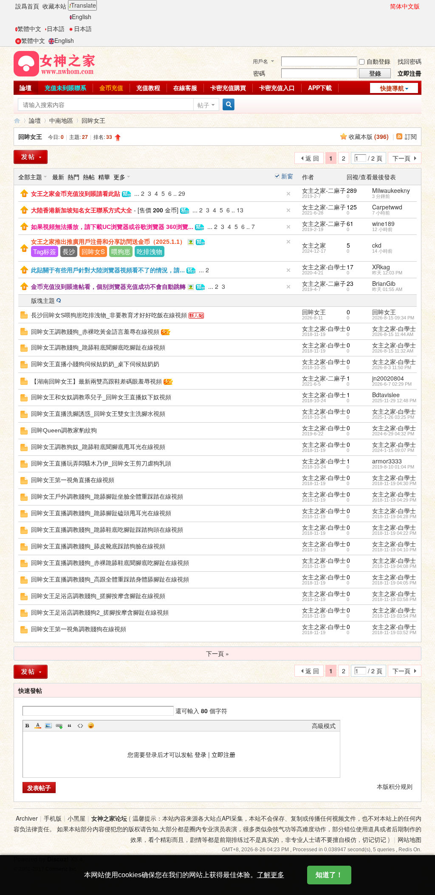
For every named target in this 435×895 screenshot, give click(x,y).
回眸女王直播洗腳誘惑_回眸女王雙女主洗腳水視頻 (98, 413)
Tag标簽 (44, 251)
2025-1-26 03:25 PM (393, 417)
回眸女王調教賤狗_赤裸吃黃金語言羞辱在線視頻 (95, 331)
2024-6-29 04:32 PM (393, 433)
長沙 (68, 251)
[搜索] (227, 105)
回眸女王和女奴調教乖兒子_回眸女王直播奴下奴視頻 (101, 397)
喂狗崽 (120, 251)
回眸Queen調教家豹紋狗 (64, 430)
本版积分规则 (394, 786)
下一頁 (401, 158)
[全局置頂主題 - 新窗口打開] (24, 192)
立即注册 (223, 754)
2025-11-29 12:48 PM (394, 400)
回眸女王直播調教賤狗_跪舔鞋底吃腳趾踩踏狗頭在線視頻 (107, 529)
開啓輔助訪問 (386, 6)
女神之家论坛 (109, 818)
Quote (69, 725)
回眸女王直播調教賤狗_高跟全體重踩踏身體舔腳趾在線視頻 (110, 579)
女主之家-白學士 (324, 267)
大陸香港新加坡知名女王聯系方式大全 (81, 210)
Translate (83, 5)
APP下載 (320, 87)
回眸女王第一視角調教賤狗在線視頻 (78, 629)
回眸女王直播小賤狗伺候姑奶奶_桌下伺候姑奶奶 (95, 364)
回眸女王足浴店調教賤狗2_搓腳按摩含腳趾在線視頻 (100, 612)
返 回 (312, 158)
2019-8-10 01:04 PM (393, 466)
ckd (376, 245)
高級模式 (324, 725)
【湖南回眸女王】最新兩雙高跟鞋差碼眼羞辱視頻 (96, 381)
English (81, 16)
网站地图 (409, 839)
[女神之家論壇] (54, 63)
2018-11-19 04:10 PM (394, 549)
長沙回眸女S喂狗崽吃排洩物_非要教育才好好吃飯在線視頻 (109, 315)
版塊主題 (43, 300)
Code (80, 725)
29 (181, 193)
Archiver (27, 818)
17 (350, 267)
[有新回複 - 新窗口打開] (24, 314)
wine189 (383, 223)
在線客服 (185, 87)
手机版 (53, 818)
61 (350, 223)
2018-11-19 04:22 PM (394, 533)
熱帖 (89, 176)
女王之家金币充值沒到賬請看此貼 (75, 193)
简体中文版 (405, 6)
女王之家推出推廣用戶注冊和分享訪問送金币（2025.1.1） (108, 241)
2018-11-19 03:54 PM (394, 615)
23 (350, 283)
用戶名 (260, 61)
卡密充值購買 (228, 87)
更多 (119, 176)
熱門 (73, 176)
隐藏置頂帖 (288, 193)
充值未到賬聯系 (65, 87)
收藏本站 (54, 6)
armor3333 (387, 461)
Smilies (91, 725)
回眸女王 (93, 120)
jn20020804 (388, 378)
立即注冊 (409, 73)
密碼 (259, 73)
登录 (200, 754)
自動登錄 (378, 61)
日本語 (56, 28)
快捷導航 (392, 88)
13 (240, 210)
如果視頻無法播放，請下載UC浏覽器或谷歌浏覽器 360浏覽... (112, 226)
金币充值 (111, 87)
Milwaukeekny (391, 190)
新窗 (287, 175)
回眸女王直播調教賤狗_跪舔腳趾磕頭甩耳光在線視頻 (101, 513)
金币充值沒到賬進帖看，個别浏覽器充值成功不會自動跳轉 (108, 286)
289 (352, 190)
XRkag (381, 267)
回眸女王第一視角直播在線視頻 (72, 480)
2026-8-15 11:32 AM (392, 350)
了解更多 (270, 874)
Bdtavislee (386, 394)
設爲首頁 (27, 6)
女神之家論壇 (17, 120)
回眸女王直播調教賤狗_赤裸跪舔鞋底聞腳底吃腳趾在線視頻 (110, 562)
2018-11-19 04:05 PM (394, 582)
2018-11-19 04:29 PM (394, 500)
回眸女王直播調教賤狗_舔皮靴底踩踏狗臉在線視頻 (98, 546)
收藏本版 (369, 136)
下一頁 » (217, 653)
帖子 (203, 105)
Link (59, 725)
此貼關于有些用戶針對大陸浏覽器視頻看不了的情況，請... (108, 270)
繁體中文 (29, 28)
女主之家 (314, 245)
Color (38, 725)
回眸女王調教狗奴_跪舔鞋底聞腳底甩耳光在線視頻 (98, 446)
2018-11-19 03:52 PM (394, 632)
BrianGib (383, 283)
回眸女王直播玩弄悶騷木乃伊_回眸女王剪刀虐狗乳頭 (101, 463)
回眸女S (93, 251)
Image (48, 725)
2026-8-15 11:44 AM (392, 334)
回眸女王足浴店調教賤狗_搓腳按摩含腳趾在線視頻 (98, 596)
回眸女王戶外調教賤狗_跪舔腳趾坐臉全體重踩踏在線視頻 (107, 496)
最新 (58, 176)
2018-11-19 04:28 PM (394, 516)
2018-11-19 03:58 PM (394, 599)
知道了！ (329, 874)
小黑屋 (76, 818)
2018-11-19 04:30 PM (394, 483)
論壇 (25, 87)
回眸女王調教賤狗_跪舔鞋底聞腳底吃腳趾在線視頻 (98, 347)
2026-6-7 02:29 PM (392, 384)
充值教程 (148, 87)
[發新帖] (31, 157)
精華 (104, 176)
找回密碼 (409, 61)
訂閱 (411, 136)
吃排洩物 (149, 251)
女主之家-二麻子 (324, 190)
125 (352, 207)
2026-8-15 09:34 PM (393, 317)
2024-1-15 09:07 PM (393, 450)
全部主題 (30, 176)
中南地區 (61, 120)
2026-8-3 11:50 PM (391, 367)
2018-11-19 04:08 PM (394, 566)
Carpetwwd (387, 207)
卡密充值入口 (277, 87)
